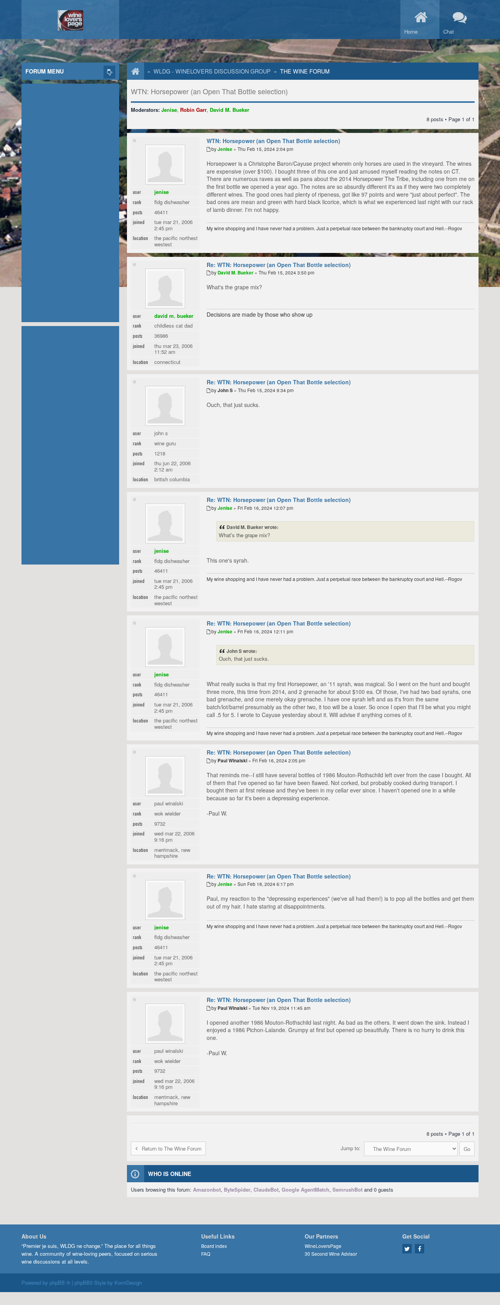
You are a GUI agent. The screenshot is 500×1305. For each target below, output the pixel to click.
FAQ (205, 1253)
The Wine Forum (305, 71)
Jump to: (351, 1148)
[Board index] (131, 71)
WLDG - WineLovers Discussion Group (212, 71)
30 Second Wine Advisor (331, 1253)
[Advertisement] (70, 201)
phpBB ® (60, 1282)
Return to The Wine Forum (172, 1148)
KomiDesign (128, 1282)
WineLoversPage (323, 1245)
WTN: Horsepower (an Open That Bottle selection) (209, 91)
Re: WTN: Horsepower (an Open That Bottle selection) (279, 265)
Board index (214, 1245)
